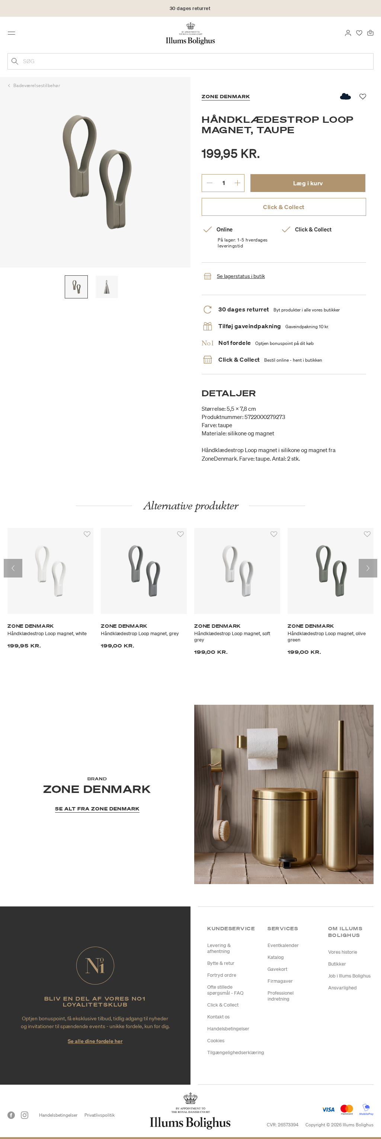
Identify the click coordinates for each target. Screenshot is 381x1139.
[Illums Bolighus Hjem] (190, 33)
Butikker (337, 964)
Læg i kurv (308, 183)
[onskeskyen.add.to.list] (346, 96)
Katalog (276, 957)
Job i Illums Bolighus (349, 976)
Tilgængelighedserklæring (235, 1052)
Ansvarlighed (342, 988)
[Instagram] (24, 1115)
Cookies (215, 1040)
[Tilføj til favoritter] (87, 534)
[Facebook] (11, 1115)
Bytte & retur (220, 963)
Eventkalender (283, 945)
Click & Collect (284, 207)
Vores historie (342, 952)
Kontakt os (218, 1017)
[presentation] (13, 568)
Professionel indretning (281, 996)
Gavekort (277, 969)
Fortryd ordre (221, 975)
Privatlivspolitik (99, 1115)
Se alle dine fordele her (95, 1040)
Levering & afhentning (219, 948)
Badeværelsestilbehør (36, 85)
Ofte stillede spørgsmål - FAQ (225, 990)
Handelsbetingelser (228, 1029)
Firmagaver (280, 981)
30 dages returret (190, 8)
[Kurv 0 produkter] (370, 32)
